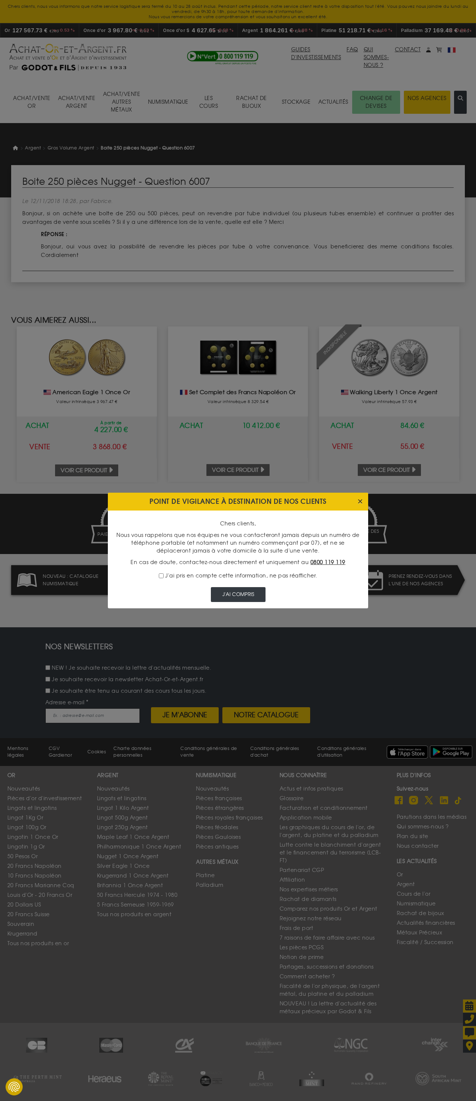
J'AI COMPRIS (238, 594)
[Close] (360, 501)
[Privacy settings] (14, 1086)
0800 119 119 (328, 562)
